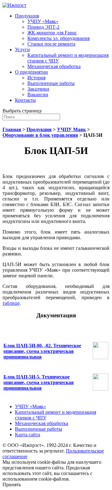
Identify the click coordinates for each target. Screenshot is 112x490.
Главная (11, 129)
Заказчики (38, 89)
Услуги (22, 49)
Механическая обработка (54, 66)
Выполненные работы (51, 83)
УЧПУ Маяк (71, 129)
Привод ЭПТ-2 (43, 27)
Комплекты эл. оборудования (58, 38)
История (36, 77)
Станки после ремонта (51, 44)
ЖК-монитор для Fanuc (52, 32)
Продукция (27, 15)
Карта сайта (27, 434)
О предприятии (31, 72)
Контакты (25, 100)
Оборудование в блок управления (40, 135)
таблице (11, 303)
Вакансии (37, 94)
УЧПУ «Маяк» (42, 21)
